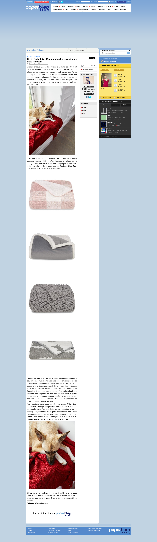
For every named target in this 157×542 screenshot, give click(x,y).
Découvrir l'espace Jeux (110, 136)
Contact (30, 530)
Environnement (83, 9)
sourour (120, 74)
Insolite (116, 6)
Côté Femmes (57, 9)
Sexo (109, 9)
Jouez (121, 112)
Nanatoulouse (33, 64)
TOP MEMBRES (119, 70)
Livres (78, 6)
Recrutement (31, 532)
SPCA (53, 69)
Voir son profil (88, 91)
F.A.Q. (70, 530)
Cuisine (84, 107)
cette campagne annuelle (64, 378)
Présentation (51, 528)
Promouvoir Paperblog (95, 528)
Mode (83, 113)
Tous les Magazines (120, 9)
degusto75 (121, 89)
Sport (109, 6)
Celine (120, 79)
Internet (93, 6)
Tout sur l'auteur (107, 97)
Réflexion (126, 105)
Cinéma (63, 6)
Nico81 (120, 84)
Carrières (102, 9)
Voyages (93, 9)
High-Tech (101, 6)
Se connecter (121, 1)
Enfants (84, 110)
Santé (66, 9)
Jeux (71, 50)
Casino (116, 105)
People (123, 6)
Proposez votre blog (109, 61)
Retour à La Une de (44, 513)
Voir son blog (89, 94)
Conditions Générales (54, 530)
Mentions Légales (53, 532)
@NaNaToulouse (43, 64)
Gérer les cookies (73, 532)
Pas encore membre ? (110, 59)
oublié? (129, 1)
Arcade (105, 105)
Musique (70, 6)
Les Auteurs (80, 50)
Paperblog (37, 8)
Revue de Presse (73, 528)
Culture (55, 6)
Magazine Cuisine (35, 50)
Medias (85, 6)
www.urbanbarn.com (68, 414)
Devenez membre (121, 97)
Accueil (30, 1)
